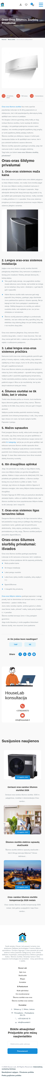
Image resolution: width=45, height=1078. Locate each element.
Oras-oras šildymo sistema (11, 596)
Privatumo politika (27, 1072)
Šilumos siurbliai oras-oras (22, 997)
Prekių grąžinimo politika (11, 1075)
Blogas (22, 979)
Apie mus (22, 972)
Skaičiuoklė (22, 975)
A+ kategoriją (11, 442)
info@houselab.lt (22, 720)
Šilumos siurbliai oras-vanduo (22, 1001)
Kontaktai (22, 982)
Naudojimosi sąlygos (10, 1072)
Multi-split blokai (22, 991)
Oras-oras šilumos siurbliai (11, 107)
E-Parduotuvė (22, 986)
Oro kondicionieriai (22, 994)
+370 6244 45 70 (24, 1018)
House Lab (4, 39)
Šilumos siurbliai (11, 39)
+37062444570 (22, 711)
